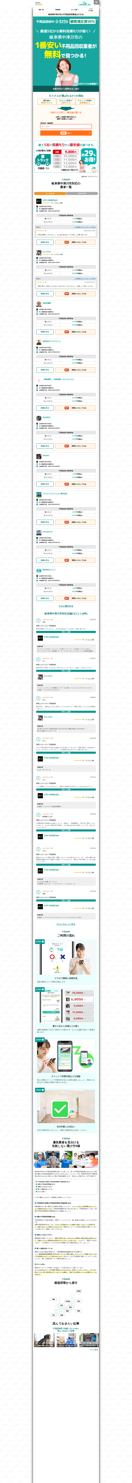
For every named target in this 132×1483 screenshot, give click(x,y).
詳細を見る (45, 242)
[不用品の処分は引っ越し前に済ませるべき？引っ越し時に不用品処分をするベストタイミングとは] (67, 1340)
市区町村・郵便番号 (46, 123)
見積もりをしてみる (75, 242)
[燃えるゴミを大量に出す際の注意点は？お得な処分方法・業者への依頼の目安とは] (89, 1340)
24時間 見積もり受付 (85, 4)
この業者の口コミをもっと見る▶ (85, 227)
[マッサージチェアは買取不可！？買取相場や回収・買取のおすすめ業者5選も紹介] (44, 1340)
